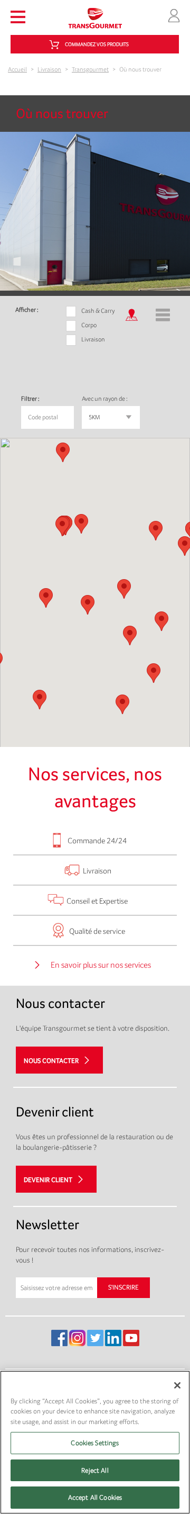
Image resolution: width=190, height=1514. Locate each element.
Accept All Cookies (95, 1497)
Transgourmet (90, 69)
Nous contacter (51, 1060)
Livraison (49, 69)
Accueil (17, 69)
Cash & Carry (98, 310)
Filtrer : (30, 398)
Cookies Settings (95, 1443)
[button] (161, 621)
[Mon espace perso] (173, 14)
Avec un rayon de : (105, 398)
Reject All (94, 1470)
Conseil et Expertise (97, 900)
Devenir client (48, 1179)
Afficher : (27, 309)
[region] (95, 1442)
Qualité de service (97, 930)
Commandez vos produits (97, 44)
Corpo (89, 325)
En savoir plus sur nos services (101, 965)
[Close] (177, 1385)
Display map (130, 312)
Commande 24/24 (97, 840)
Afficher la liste (163, 312)
